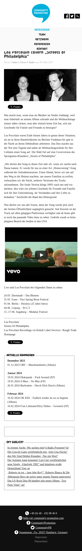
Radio (32, 62)
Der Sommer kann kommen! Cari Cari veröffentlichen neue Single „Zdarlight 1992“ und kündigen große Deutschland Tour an (36, 464)
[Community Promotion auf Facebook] (66, 16)
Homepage (9, 334)
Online (14, 62)
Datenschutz (41, 541)
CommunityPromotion (43, 522)
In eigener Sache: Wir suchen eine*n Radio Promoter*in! (38, 447)
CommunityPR (43, 527)
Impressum (41, 537)
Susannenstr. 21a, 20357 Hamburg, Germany (43, 532)
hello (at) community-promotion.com (43, 518)
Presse (23, 62)
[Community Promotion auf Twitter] (72, 16)
